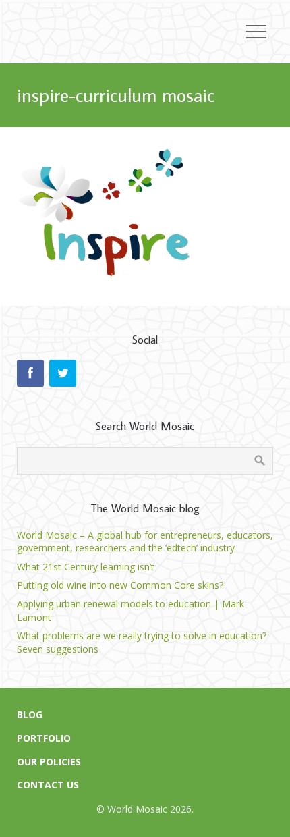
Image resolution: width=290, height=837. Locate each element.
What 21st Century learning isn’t (85, 566)
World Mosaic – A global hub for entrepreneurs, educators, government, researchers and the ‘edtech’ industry (145, 542)
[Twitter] (62, 373)
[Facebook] (30, 373)
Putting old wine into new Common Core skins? (120, 584)
